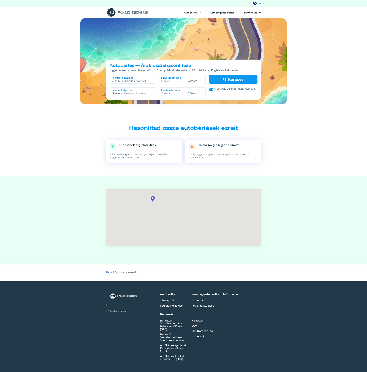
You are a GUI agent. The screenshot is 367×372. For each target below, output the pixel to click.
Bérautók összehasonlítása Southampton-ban (172, 337)
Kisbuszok (198, 336)
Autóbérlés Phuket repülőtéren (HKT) (172, 358)
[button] (152, 199)
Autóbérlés (190, 12)
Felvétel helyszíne (122, 77)
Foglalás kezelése (171, 305)
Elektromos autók (203, 331)
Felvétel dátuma (171, 77)
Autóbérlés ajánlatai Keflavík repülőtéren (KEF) (173, 348)
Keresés (236, 79)
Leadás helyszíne (122, 90)
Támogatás (167, 300)
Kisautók (197, 320)
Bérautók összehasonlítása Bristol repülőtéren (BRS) (172, 325)
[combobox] (132, 80)
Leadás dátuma (170, 90)
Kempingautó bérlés (222, 12)
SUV (194, 325)
